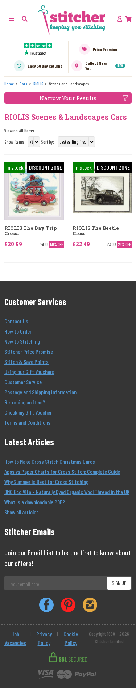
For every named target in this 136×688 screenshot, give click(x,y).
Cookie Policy (70, 638)
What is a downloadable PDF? (34, 501)
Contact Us (16, 321)
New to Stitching (22, 341)
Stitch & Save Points (26, 361)
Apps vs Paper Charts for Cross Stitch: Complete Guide (62, 471)
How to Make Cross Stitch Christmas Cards (49, 461)
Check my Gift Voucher (28, 412)
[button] (25, 18)
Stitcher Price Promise (28, 351)
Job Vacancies (15, 638)
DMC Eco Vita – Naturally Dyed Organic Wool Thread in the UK (66, 491)
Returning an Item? (24, 402)
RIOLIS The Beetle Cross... (96, 231)
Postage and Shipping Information (40, 391)
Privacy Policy (44, 638)
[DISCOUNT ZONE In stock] (34, 190)
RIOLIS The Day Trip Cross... (30, 231)
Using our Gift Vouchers (29, 371)
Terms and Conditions (27, 422)
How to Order (18, 331)
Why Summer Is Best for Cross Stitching (46, 481)
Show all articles (21, 512)
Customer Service (23, 381)
